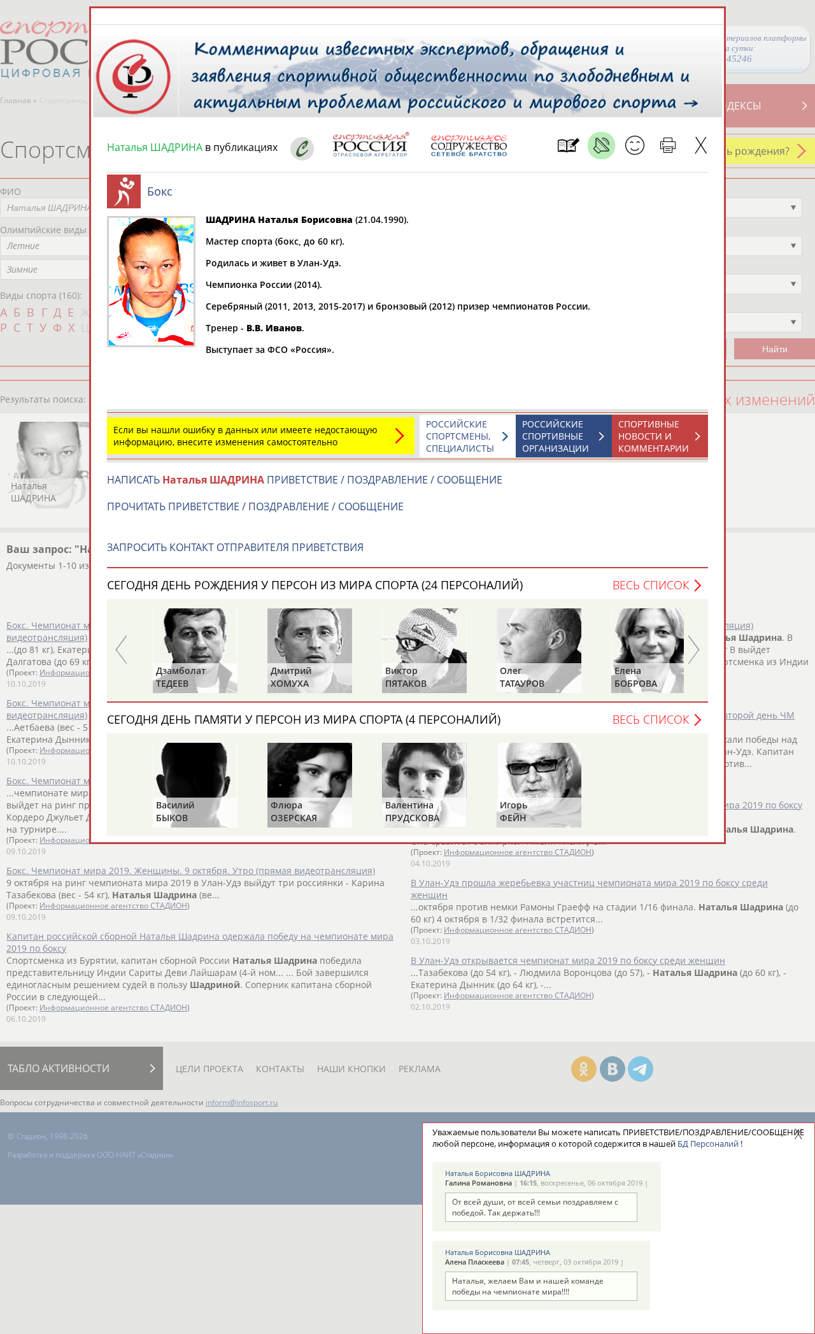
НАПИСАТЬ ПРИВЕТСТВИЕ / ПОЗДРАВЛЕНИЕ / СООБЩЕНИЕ (304, 480)
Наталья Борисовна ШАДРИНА (497, 1173)
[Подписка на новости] (568, 145)
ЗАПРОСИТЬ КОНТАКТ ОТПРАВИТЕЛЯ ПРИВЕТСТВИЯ (235, 547)
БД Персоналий (708, 1143)
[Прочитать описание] (601, 145)
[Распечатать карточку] (667, 145)
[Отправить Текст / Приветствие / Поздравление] (634, 145)
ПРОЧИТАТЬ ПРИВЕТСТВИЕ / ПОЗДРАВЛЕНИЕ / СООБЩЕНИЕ (255, 506)
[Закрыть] (700, 145)
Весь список (651, 584)
